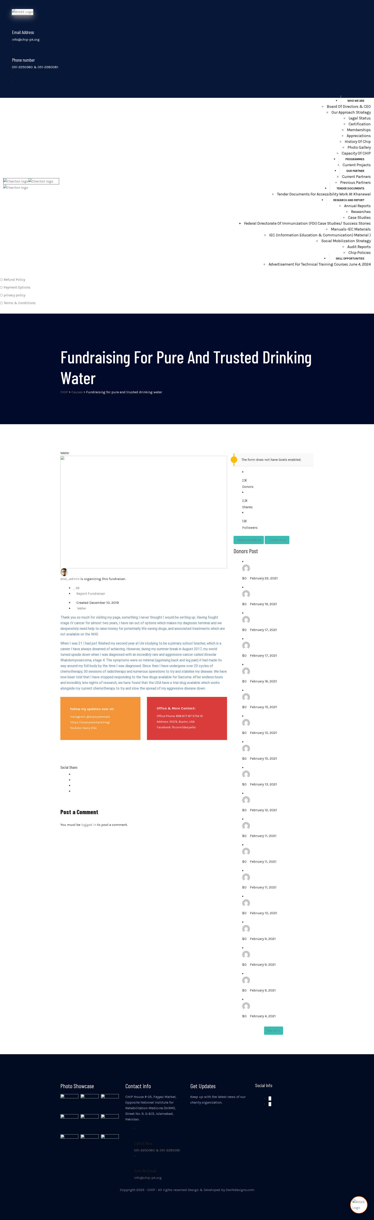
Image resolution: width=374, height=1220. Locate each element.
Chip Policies (359, 252)
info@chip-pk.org (148, 1178)
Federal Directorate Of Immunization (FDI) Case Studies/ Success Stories (307, 223)
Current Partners (356, 176)
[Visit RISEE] (359, 1205)
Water (81, 608)
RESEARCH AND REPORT (348, 200)
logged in (88, 825)
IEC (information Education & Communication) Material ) (320, 235)
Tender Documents (350, 188)
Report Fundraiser (90, 593)
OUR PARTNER (355, 170)
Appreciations (359, 135)
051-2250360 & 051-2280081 (157, 1150)
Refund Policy (14, 279)
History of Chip (358, 141)
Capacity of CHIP (356, 153)
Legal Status (360, 118)
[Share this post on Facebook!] (75, 774)
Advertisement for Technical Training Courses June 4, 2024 (320, 264)
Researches (361, 211)
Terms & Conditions (19, 303)
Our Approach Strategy (351, 112)
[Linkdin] (75, 791)
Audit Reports (359, 246)
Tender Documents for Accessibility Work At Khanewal (324, 194)
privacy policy (14, 295)
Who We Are (355, 100)
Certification (360, 124)
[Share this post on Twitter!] (75, 780)
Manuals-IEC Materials (351, 229)
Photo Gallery (359, 147)
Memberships (359, 129)
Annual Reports (357, 205)
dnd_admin (69, 579)
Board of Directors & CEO (349, 106)
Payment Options (17, 287)
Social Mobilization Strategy (346, 241)
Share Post (278, 540)
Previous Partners (355, 182)
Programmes (354, 159)
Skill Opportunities (350, 258)
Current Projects (357, 165)
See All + (273, 1030)
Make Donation (249, 540)
